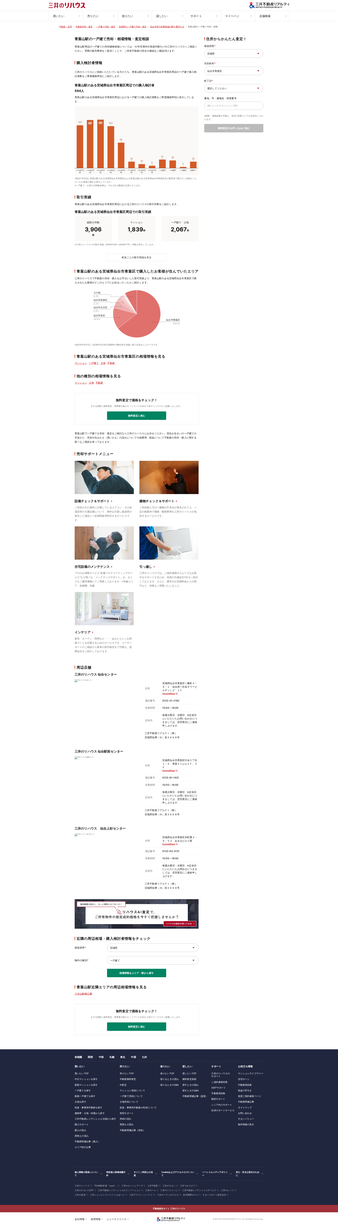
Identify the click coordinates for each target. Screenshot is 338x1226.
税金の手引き (245, 1090)
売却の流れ (125, 1118)
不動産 (111, 362)
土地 (103, 362)
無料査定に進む (136, 415)
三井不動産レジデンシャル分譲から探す (95, 1118)
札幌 (111, 1056)
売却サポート (127, 1113)
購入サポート (82, 1124)
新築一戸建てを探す (85, 1096)
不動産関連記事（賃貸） (195, 1096)
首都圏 (78, 1056)
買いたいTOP (82, 1073)
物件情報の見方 (246, 1124)
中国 (133, 1056)
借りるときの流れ (169, 1079)
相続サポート (218, 1098)
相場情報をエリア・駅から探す (136, 972)
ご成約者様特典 (219, 1082)
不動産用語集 (218, 1093)
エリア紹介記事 (83, 1147)
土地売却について (129, 1101)
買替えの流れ (82, 1135)
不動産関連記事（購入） (87, 1141)
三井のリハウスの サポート (220, 1075)
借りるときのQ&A (169, 1084)
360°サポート (218, 1087)
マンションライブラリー (250, 1073)
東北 (122, 1056)
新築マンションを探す (86, 1084)
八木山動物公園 (83, 993)
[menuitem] (66, 16)
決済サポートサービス (222, 1110)
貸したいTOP (189, 1073)
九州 (144, 1056)
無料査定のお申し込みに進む (234, 128)
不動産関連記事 (246, 1101)
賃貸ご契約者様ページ (249, 1096)
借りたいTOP (167, 1073)
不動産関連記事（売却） (132, 1130)
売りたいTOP (127, 1073)
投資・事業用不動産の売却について (138, 1107)
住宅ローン (244, 1079)
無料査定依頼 (189, 1079)
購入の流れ (80, 1130)
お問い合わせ (245, 1113)
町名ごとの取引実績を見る (136, 257)
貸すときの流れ (190, 1084)
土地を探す (80, 1101)
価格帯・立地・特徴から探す (90, 1113)
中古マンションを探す (86, 1079)
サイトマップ (245, 1107)
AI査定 (123, 1084)
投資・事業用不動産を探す (88, 1107)
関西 (90, 1056)
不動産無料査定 (128, 1079)
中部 (101, 1056)
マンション (81, 362)
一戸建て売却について (131, 1096)
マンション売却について (132, 1090)
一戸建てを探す (83, 1090)
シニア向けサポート (221, 1104)
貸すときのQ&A (190, 1090)
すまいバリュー (246, 1118)
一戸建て (94, 362)
